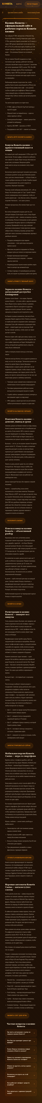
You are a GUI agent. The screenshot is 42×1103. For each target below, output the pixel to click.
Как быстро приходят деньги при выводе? (19, 1041)
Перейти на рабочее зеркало (19, 411)
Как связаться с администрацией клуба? (19, 1092)
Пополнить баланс (15, 521)
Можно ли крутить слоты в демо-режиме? (19, 1067)
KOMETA (7, 4)
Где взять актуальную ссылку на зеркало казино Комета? (18, 1033)
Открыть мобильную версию (19, 858)
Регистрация (32, 4)
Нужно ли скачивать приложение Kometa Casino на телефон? (19, 1058)
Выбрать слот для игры (17, 1015)
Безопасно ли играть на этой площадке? (17, 1075)
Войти (19, 4)
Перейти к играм (14, 604)
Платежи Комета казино (15, 12)
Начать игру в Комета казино (19, 137)
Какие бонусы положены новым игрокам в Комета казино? (18, 1050)
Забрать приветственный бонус (20, 281)
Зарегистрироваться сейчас (19, 745)
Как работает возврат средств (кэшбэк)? (18, 1084)
